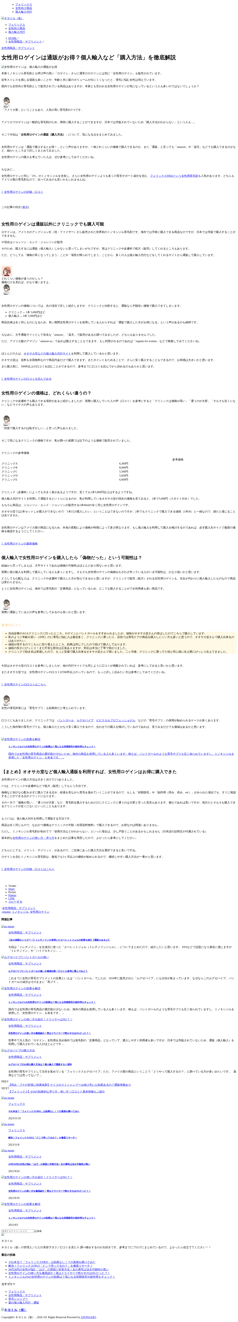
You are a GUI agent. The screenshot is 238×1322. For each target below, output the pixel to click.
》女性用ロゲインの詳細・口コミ (22, 191)
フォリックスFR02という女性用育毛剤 (174, 175)
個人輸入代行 (16, 32)
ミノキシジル (20, 911)
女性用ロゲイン (39, 911)
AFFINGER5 (88, 1317)
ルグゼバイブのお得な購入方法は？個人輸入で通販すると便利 (40, 1064)
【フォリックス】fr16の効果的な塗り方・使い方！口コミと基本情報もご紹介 (56, 1091)
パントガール (65, 720)
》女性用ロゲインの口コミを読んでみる (26, 378)
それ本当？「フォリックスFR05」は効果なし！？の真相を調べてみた (43, 1111)
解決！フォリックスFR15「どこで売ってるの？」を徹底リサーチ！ (42, 1137)
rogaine (6, 911)
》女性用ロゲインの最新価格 (19, 543)
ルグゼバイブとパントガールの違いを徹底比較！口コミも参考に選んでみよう (48, 971)
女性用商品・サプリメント (19, 908)
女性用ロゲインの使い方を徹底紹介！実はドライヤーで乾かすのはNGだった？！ (49, 1033)
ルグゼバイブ (85, 720)
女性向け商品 (16, 28)
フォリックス (16, 24)
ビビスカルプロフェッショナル (115, 720)
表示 (25, 207)
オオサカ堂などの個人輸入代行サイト (47, 353)
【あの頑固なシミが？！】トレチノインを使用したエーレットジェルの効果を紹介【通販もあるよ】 (59, 940)
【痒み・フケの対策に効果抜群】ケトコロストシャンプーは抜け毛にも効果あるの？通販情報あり (69, 1084)
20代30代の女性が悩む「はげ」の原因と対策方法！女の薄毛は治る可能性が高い (49, 1164)
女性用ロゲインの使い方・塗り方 (33, 837)
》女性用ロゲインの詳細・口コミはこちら (27, 869)
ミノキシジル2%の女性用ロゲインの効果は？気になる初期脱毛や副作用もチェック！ (52, 1002)
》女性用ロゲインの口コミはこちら (23, 684)
